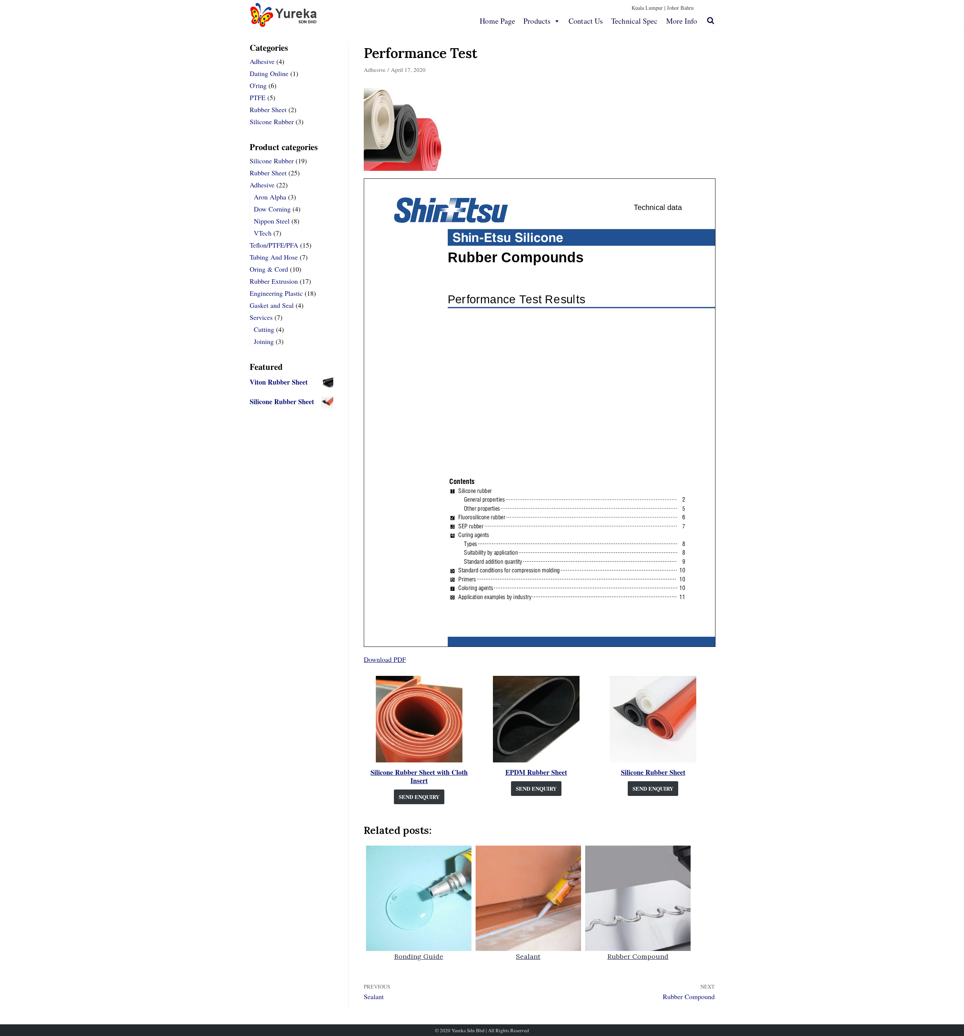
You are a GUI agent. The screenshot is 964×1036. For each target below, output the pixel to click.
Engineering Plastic (276, 293)
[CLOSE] (710, 20)
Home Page (497, 21)
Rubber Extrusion (274, 281)
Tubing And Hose (274, 257)
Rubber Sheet (268, 109)
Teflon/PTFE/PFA (274, 244)
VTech (263, 232)
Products (537, 21)
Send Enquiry (419, 797)
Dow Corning (272, 208)
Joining (264, 341)
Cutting (264, 329)
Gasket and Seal (272, 305)
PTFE (257, 97)
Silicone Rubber (272, 121)
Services (261, 317)
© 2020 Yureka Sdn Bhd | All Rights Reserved (482, 1030)
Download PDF (385, 659)
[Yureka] (283, 15)
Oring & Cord (269, 269)
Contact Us (586, 21)
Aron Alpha (270, 196)
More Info (681, 21)
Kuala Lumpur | (648, 7)
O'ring (258, 85)
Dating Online (269, 73)
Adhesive (262, 61)
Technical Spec (634, 21)
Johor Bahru (680, 7)
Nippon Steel (272, 220)
